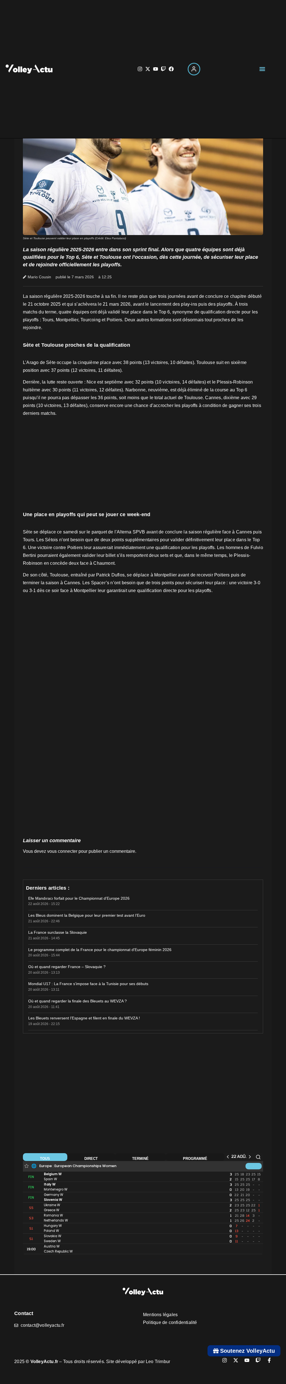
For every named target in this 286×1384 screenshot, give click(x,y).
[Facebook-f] (269, 1360)
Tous (45, 1158)
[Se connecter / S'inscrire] (194, 69)
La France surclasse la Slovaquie (57, 932)
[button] (262, 69)
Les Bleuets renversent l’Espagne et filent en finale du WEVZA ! (84, 1018)
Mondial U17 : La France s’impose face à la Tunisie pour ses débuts (88, 983)
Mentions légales (160, 1314)
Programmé (195, 1158)
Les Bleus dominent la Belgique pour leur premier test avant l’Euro (86, 915)
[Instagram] (139, 68)
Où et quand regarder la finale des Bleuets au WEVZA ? (77, 1001)
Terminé (140, 1158)
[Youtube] (155, 68)
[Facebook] (171, 68)
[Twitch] (163, 68)
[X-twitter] (147, 68)
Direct (91, 1158)
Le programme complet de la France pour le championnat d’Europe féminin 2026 (99, 949)
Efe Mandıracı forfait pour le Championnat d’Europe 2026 (79, 898)
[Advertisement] (143, 466)
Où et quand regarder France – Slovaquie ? (67, 966)
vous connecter (62, 851)
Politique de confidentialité (170, 1322)
